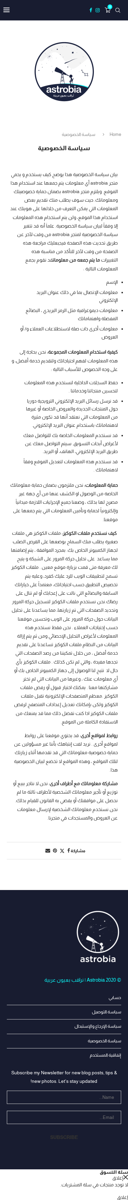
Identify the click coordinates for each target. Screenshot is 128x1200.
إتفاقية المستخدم (105, 1055)
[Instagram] (98, 10)
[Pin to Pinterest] (55, 850)
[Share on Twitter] (62, 851)
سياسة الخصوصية (104, 1040)
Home (115, 134)
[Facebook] (90, 10)
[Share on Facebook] (68, 850)
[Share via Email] (47, 850)
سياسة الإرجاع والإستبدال (97, 1026)
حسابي (115, 997)
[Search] (117, 10)
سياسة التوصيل (106, 1011)
